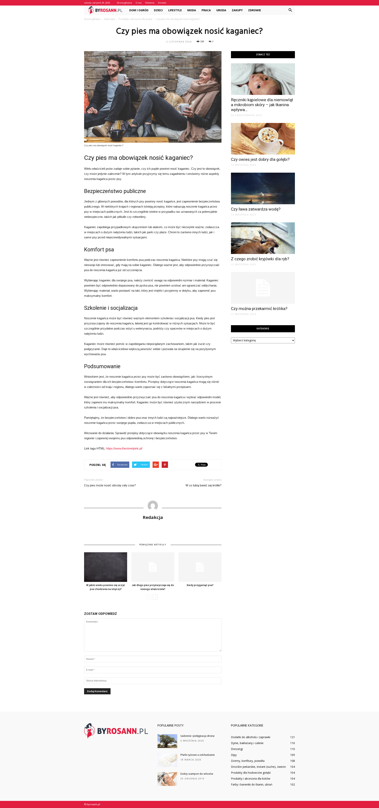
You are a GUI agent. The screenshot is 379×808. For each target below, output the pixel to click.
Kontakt (162, 2)
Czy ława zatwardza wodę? (255, 209)
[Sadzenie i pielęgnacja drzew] (167, 741)
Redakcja (153, 517)
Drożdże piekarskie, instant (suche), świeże (258, 767)
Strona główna (124, 2)
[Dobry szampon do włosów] (167, 779)
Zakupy (237, 10)
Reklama (149, 2)
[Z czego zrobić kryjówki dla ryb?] (263, 238)
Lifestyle (175, 10)
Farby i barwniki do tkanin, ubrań (251, 784)
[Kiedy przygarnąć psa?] (199, 567)
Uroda (221, 10)
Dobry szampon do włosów (196, 774)
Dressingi (237, 749)
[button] (290, 10)
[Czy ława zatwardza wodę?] (263, 188)
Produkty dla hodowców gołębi (251, 772)
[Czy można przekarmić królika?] (263, 288)
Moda (191, 10)
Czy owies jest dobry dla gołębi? (260, 159)
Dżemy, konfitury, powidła (248, 761)
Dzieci (158, 10)
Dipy (234, 755)
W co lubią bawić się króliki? (203, 485)
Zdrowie (254, 10)
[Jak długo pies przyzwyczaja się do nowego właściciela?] (152, 567)
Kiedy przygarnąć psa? (200, 585)
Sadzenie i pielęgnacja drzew (197, 736)
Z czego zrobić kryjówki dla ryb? (260, 259)
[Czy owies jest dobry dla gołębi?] (263, 138)
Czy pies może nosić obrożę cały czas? (110, 485)
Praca (206, 10)
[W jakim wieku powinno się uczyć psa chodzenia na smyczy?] (105, 567)
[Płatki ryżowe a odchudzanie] (167, 760)
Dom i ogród (138, 10)
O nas (139, 2)
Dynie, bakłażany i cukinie (247, 743)
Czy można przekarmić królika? (259, 308)
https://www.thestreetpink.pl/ (124, 448)
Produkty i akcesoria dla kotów (250, 778)
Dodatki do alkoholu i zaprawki (250, 737)
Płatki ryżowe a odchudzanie (197, 755)
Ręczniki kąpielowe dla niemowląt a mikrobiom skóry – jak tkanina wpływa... (262, 104)
